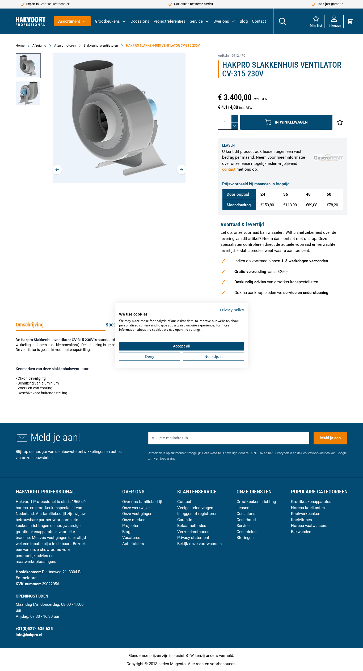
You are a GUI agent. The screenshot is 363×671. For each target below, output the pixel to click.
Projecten (130, 525)
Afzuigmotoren (65, 45)
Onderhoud (246, 519)
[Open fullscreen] (119, 118)
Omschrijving (30, 324)
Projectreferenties (169, 21)
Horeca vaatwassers (309, 525)
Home (20, 45)
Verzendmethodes (193, 531)
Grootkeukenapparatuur (312, 501)
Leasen (243, 507)
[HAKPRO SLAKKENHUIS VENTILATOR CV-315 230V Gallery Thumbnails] (28, 79)
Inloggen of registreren (197, 513)
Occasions (139, 21)
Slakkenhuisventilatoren (101, 45)
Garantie (184, 519)
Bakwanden (301, 531)
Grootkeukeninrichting (256, 501)
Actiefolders (133, 543)
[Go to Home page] (30, 21)
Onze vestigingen (137, 513)
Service (196, 21)
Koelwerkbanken (305, 513)
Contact (259, 21)
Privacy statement (193, 537)
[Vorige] (57, 169)
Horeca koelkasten (308, 507)
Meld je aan (330, 438)
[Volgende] (181, 169)
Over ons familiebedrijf (142, 501)
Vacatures (131, 537)
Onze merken (133, 519)
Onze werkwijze (136, 507)
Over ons (221, 21)
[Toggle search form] (282, 21)
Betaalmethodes (191, 525)
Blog (244, 21)
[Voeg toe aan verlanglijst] (339, 122)
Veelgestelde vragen (195, 507)
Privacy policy (232, 309)
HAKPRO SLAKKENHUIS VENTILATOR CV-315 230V (163, 45)
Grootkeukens (107, 21)
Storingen (245, 537)
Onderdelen (246, 531)
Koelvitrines (301, 519)
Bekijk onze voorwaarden (199, 543)
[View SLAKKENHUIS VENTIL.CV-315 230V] (28, 65)
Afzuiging (39, 45)
